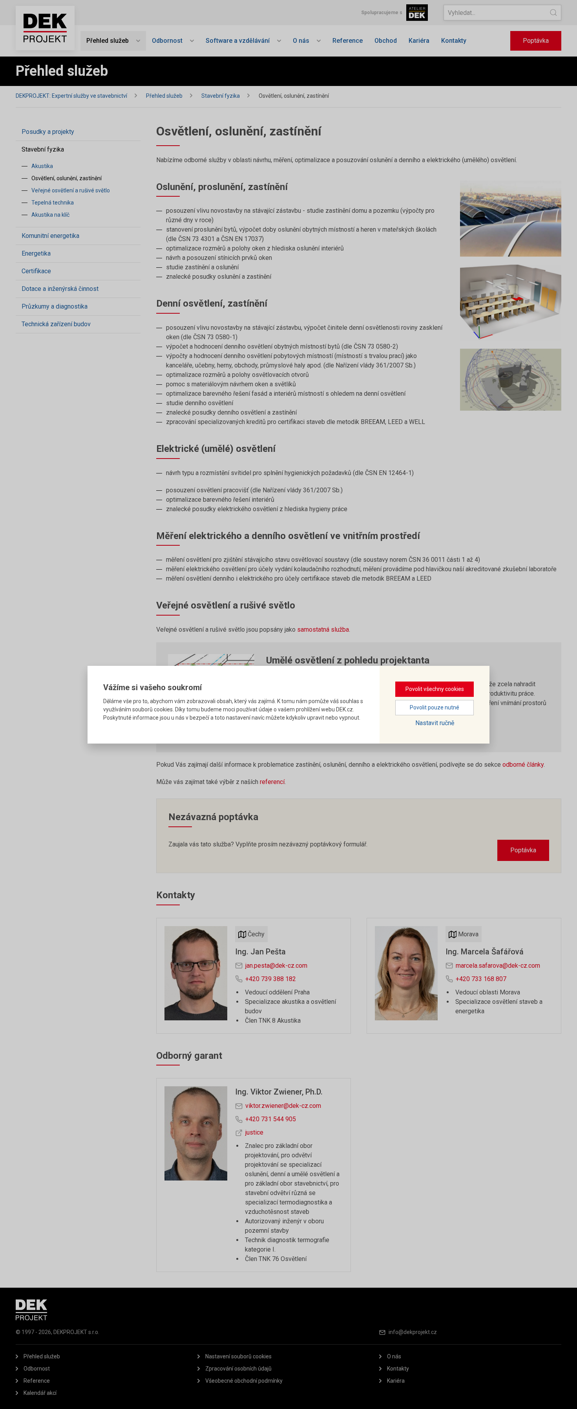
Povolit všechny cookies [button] (434, 689)
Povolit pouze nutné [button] (434, 707)
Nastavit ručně (434, 723)
